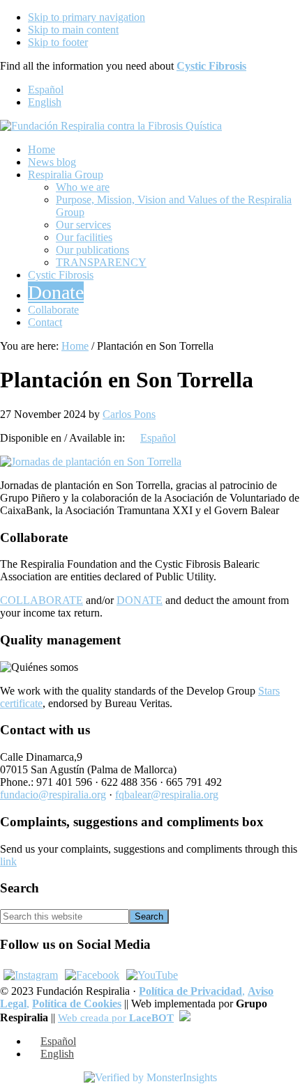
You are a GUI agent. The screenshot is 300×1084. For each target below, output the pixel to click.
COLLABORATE (41, 600)
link (8, 861)
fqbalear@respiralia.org (166, 794)
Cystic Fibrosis (211, 66)
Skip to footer (58, 42)
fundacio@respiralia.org (53, 794)
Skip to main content (73, 30)
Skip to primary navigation (86, 17)
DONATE (140, 600)
